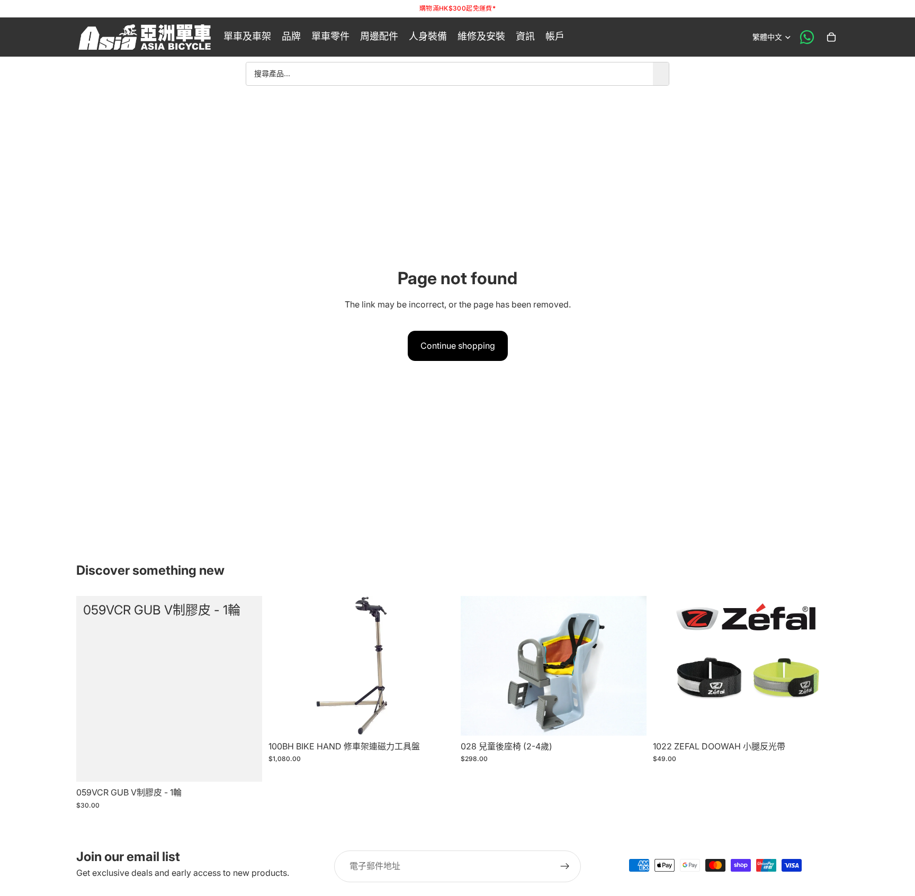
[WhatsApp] (807, 37)
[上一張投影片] (669, 665)
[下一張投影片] (823, 665)
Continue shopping (457, 345)
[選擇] (822, 719)
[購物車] (831, 37)
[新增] (245, 765)
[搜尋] (661, 73)
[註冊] (565, 866)
